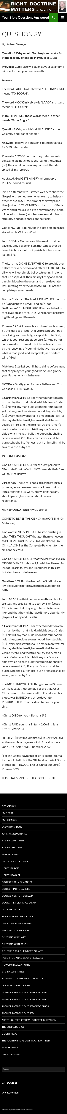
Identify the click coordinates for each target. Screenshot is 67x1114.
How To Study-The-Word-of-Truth (22, 978)
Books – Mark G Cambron (17, 888)
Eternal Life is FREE (13, 840)
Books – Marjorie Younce (17, 916)
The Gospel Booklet (14, 1026)
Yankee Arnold (11, 1047)
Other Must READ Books (16, 985)
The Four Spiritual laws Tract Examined (26, 1040)
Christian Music (11, 1054)
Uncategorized (10, 1092)
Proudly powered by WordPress (17, 1109)
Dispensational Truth (15, 944)
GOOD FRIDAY (9, 1033)
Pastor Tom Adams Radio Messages (22, 957)
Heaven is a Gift (11, 875)
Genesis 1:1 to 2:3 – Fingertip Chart (22, 951)
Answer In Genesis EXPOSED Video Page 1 (25, 992)
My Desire (7, 813)
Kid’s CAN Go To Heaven (15, 930)
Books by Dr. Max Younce (17, 882)
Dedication (9, 806)
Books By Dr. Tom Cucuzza (17, 895)
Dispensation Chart (13, 937)
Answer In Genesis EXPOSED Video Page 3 (25, 1006)
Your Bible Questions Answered (25, 17)
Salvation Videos (12, 826)
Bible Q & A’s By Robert (15, 861)
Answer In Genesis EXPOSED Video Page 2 (25, 999)
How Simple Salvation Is (16, 964)
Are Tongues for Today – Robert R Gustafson (29, 1020)
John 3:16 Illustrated (14, 833)
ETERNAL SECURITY (12, 847)
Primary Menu (62, 17)
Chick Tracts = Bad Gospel (17, 923)
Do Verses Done (11, 909)
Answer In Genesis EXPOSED (18, 1013)
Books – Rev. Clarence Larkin (19, 902)
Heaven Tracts (10, 868)
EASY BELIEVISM (10, 854)
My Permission (10, 819)
